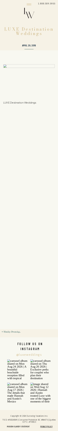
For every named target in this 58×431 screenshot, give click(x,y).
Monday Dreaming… (12, 331)
